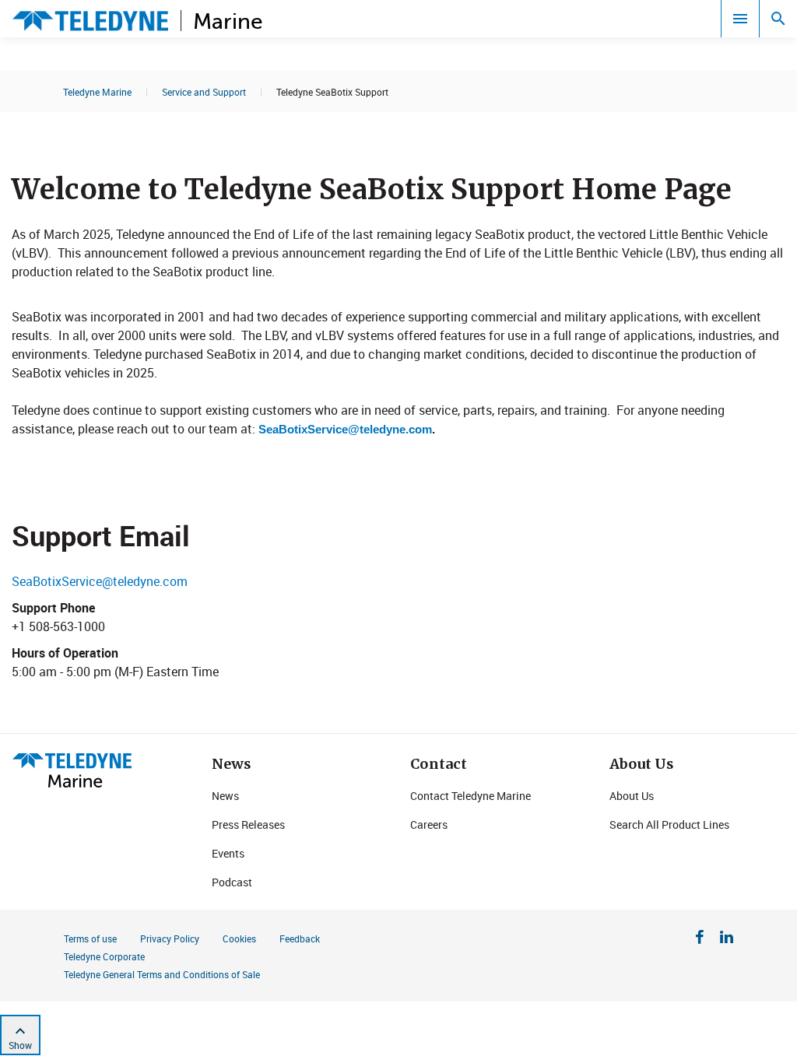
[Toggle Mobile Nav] (740, 18)
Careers (429, 824)
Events (228, 853)
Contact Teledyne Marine (470, 795)
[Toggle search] (778, 18)
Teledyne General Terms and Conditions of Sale (162, 974)
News (225, 795)
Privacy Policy (169, 938)
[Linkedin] (726, 939)
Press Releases (248, 824)
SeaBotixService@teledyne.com (345, 429)
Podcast (232, 882)
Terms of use (90, 938)
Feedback (299, 938)
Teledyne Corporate (104, 956)
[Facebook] (699, 939)
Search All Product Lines (669, 824)
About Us (631, 795)
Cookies (239, 938)
